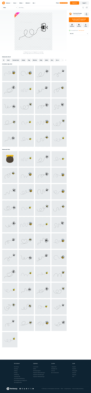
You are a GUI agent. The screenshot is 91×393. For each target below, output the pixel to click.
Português (74, 370)
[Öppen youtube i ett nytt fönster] (33, 388)
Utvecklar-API (17, 376)
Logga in (84, 3)
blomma (35, 60)
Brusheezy (16, 366)
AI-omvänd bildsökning (19, 378)
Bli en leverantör (55, 372)
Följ (86, 14)
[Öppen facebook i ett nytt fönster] (20, 388)
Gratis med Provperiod (79, 19)
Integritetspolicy (67, 388)
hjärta (46, 60)
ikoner (57, 60)
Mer (34, 3)
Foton (14, 3)
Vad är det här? (81, 30)
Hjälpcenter (54, 366)
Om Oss (53, 370)
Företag (15, 372)
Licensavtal (35, 366)
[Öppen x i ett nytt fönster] (30, 388)
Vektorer (8, 3)
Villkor (62, 388)
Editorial (28, 3)
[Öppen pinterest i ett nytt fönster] (26, 388)
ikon (52, 60)
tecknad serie (15, 60)
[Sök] (83, 7)
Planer (57, 3)
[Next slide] (64, 60)
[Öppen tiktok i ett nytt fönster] (28, 388)
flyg (29, 60)
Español (74, 368)
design (23, 60)
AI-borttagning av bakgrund (20, 380)
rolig (41, 60)
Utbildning (16, 374)
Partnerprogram (37, 370)
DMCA (34, 368)
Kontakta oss (54, 368)
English (74, 366)
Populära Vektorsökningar (39, 372)
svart (8, 60)
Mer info (71, 33)
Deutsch (74, 372)
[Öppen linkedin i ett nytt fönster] (24, 388)
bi (3, 60)
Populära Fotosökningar (38, 374)
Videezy (15, 370)
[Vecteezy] (3, 3)
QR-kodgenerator (18, 382)
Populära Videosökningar (39, 376)
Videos (20, 3)
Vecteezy (16, 368)
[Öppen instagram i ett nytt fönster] (22, 388)
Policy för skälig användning (77, 388)
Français (74, 374)
